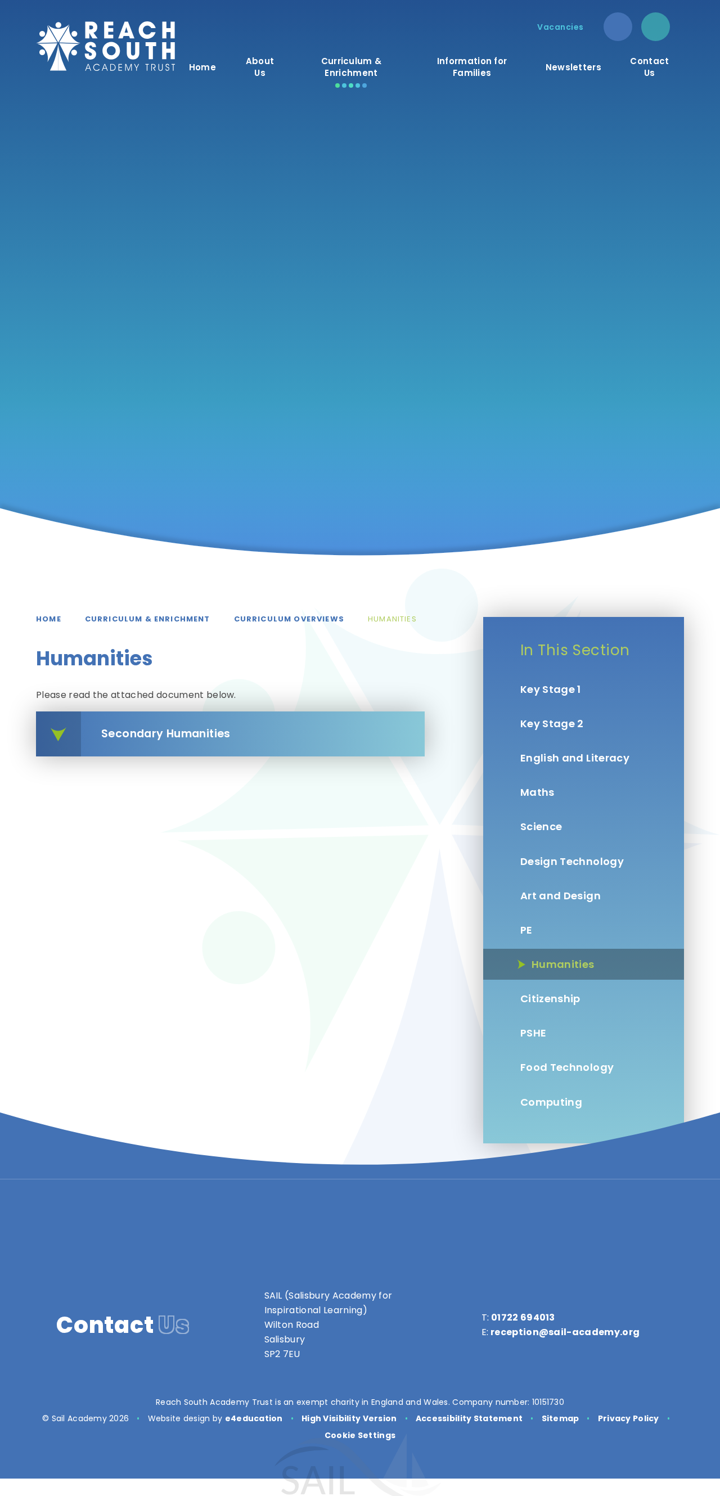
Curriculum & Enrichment (147, 619)
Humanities (392, 619)
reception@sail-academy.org (565, 1332)
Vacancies (560, 27)
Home (48, 619)
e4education (254, 1418)
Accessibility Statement (469, 1418)
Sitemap (560, 1418)
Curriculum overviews (289, 619)
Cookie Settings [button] (360, 1435)
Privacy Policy (628, 1418)
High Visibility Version (349, 1418)
